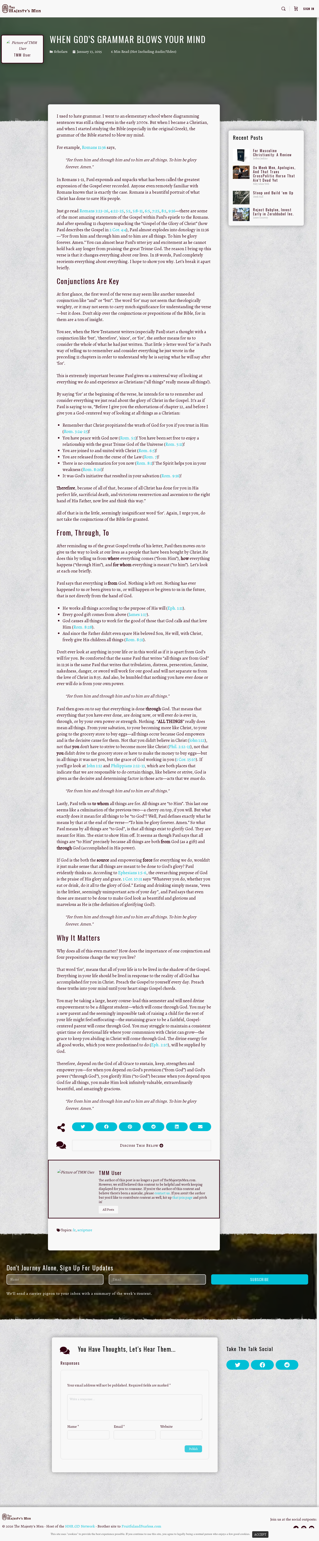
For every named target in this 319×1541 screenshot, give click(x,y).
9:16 (171, 211)
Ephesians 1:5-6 (132, 873)
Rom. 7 (150, 457)
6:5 (147, 211)
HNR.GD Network (80, 1526)
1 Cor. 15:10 (186, 759)
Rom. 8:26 (92, 469)
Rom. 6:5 (146, 451)
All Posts (108, 1209)
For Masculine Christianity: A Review (272, 152)
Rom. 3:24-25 (76, 431)
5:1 (128, 211)
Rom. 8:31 (134, 640)
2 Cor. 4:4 (117, 230)
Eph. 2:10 (159, 1045)
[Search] (283, 8)
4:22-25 (117, 211)
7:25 (155, 211)
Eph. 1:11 (175, 608)
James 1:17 (137, 614)
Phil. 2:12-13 (179, 747)
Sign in (308, 8)
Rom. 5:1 (128, 438)
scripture (84, 1230)
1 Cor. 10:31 (132, 879)
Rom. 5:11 (174, 444)
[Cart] (296, 8)
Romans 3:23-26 (93, 211)
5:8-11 (138, 211)
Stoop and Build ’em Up (273, 192)
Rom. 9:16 (170, 476)
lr (74, 1230)
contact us (162, 1193)
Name (73, 1426)
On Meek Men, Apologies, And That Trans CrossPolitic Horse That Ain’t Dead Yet (274, 174)
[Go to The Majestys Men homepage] (21, 8)
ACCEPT (260, 1534)
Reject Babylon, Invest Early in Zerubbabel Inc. (273, 211)
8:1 (163, 211)
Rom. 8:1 (144, 463)
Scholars (60, 51)
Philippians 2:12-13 (128, 766)
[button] (83, 1126)
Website (166, 1426)
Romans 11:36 (94, 147)
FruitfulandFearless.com (141, 1526)
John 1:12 (197, 740)
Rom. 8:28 (82, 627)
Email (119, 1426)
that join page (182, 1197)
